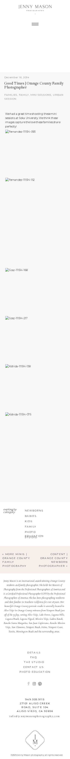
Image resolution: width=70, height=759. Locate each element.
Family (24, 94)
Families (10, 94)
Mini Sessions (40, 94)
